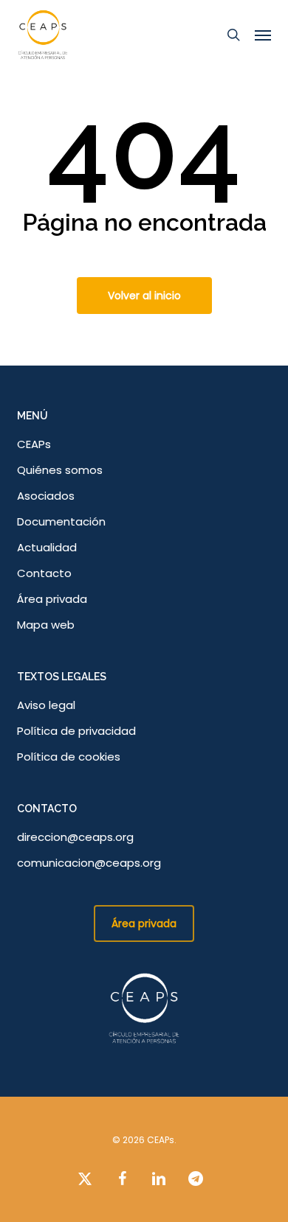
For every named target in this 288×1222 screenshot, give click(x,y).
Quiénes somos (60, 470)
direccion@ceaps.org (75, 837)
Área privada (52, 599)
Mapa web (46, 624)
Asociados (46, 495)
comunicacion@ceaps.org (89, 862)
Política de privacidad (76, 731)
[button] (263, 34)
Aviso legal (46, 705)
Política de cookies (68, 756)
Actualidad (47, 547)
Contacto (44, 573)
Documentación (61, 521)
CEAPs (34, 444)
